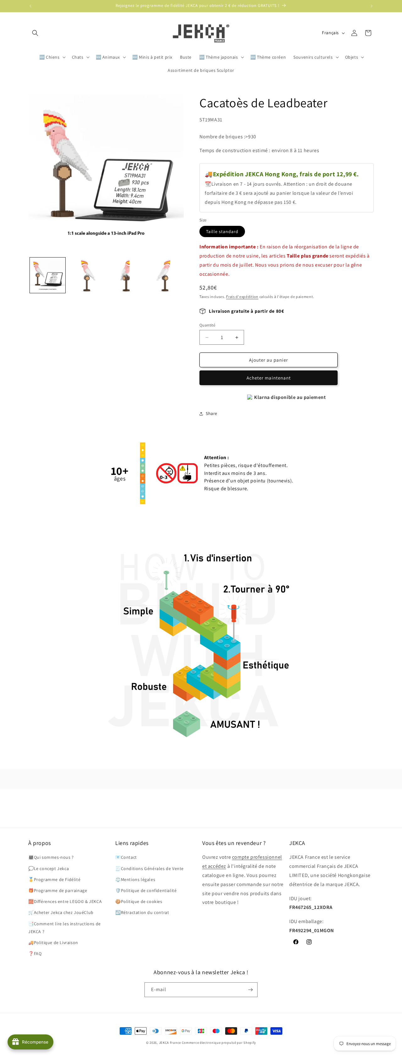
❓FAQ (34, 953)
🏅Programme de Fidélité (54, 879)
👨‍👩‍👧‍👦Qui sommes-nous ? (51, 857)
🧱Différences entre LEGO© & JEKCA (65, 901)
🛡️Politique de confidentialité (146, 890)
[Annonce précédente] (30, 6)
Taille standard (222, 231)
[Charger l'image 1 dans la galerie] (47, 275)
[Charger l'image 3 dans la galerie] (125, 275)
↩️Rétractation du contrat (142, 912)
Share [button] (211, 413)
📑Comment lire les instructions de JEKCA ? (64, 927)
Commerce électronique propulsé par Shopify (219, 1042)
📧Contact (126, 857)
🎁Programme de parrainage (57, 890)
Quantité (207, 325)
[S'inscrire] (250, 989)
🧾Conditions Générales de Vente (149, 868)
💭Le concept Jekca (48, 868)
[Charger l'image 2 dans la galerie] (86, 275)
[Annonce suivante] (371, 6)
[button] (35, 33)
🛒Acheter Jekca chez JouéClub (61, 912)
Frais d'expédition (242, 296)
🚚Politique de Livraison (53, 942)
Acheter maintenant (269, 378)
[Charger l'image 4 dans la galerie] (164, 275)
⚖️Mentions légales (135, 879)
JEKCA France (170, 1042)
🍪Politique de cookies (138, 901)
